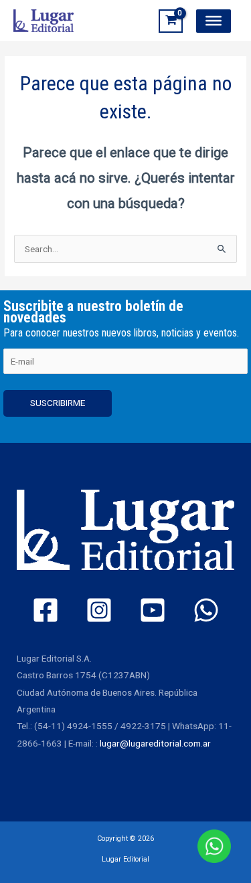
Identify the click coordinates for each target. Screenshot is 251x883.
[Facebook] (45, 610)
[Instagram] (99, 610)
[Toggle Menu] (213, 20)
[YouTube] (152, 610)
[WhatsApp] (206, 610)
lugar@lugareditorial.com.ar (155, 743)
